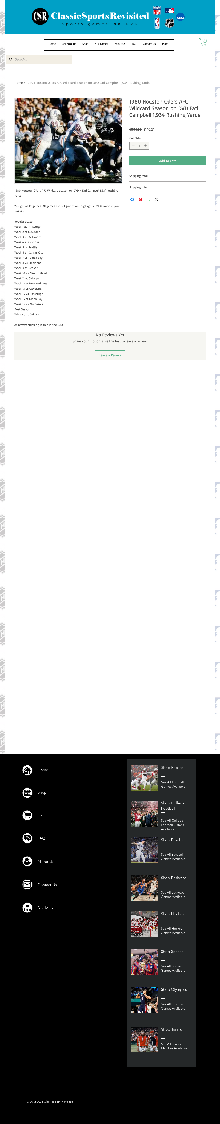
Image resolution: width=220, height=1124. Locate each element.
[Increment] (145, 145)
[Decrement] (132, 145)
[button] (203, 42)
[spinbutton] (139, 145)
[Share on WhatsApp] (148, 199)
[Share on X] (156, 199)
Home (18, 82)
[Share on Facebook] (132, 199)
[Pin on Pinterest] (140, 199)
